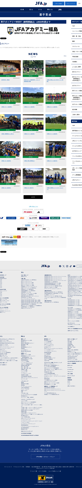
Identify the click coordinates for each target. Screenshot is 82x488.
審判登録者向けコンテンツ (26, 347)
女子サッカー (70, 365)
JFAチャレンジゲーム (4, 345)
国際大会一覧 (23, 276)
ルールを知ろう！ (71, 326)
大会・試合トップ (24, 275)
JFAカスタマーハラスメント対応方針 (45, 468)
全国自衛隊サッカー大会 (26, 292)
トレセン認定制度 (47, 341)
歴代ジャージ (2, 312)
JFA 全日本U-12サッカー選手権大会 (51, 302)
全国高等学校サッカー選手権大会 (51, 281)
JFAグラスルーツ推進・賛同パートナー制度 (8, 360)
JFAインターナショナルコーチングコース (29, 377)
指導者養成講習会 (24, 360)
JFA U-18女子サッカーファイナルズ (75, 281)
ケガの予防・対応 (24, 393)
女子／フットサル (3, 302)
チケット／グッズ (71, 375)
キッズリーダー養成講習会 (5, 352)
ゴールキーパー (24, 372)
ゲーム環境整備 (47, 353)
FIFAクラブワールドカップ (26, 308)
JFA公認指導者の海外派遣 (26, 376)
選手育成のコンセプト (48, 340)
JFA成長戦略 (70, 344)
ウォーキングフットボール (5, 348)
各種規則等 (70, 379)
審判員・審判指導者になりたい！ (27, 343)
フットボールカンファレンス (27, 362)
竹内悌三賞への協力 (48, 372)
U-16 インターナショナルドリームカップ (52, 288)
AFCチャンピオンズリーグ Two (27, 283)
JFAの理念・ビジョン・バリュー (45, 456)
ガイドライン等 (24, 379)
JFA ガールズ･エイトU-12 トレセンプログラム (53, 348)
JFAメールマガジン (71, 386)
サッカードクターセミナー (26, 386)
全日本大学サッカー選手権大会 (27, 294)
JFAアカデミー (47, 355)
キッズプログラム (3, 351)
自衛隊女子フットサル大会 (73, 311)
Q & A (69, 382)
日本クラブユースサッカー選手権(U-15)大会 (53, 296)
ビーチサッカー (3, 305)
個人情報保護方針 (36, 466)
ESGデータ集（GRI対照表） (73, 349)
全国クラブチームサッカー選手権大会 (28, 288)
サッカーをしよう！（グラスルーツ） (7, 339)
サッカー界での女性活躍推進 (50, 366)
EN (79, 4)
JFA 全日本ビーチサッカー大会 (74, 324)
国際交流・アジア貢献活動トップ (50, 386)
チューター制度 (24, 370)
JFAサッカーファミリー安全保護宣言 (51, 368)
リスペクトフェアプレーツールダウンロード (30, 426)
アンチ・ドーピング (25, 389)
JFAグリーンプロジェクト (49, 364)
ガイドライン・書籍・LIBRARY (27, 397)
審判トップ (23, 339)
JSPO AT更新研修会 (25, 387)
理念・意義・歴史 (24, 366)
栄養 (22, 391)
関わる (50, 9)
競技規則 (23, 348)
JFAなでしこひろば (4, 344)
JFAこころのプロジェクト (49, 370)
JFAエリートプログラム (49, 344)
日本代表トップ (3, 275)
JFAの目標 (70, 343)
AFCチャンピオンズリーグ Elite (27, 282)
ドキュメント (70, 371)
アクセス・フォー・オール (73, 355)
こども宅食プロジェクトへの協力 (50, 380)
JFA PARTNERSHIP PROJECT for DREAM (29, 435)
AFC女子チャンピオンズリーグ (74, 294)
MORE (33, 197)
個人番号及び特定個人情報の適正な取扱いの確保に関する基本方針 (58, 466)
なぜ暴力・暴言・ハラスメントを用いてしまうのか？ (31, 407)
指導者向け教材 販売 (25, 365)
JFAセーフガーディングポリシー (27, 403)
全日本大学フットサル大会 (73, 312)
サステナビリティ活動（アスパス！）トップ (53, 362)
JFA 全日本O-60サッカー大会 (73, 302)
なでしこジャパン (3, 290)
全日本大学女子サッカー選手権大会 (75, 280)
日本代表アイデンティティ (5, 311)
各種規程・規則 (71, 345)
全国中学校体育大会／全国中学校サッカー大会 (53, 293)
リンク (69, 383)
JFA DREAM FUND (71, 358)
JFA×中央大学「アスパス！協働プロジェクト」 (53, 369)
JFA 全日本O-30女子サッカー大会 (74, 277)
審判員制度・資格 (24, 344)
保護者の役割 (23, 411)
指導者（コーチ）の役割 (26, 354)
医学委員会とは (24, 396)
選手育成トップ (47, 339)
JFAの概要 (70, 341)
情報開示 (69, 348)
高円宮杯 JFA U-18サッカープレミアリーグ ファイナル (55, 276)
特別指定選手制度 (47, 352)
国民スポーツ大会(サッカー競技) (27, 285)
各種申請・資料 (24, 369)
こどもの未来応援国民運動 (49, 373)
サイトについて (8, 466)
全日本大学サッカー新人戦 (26, 297)
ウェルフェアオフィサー (26, 419)
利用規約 (28, 466)
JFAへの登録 (58, 3)
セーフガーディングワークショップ (28, 423)
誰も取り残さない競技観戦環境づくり (51, 365)
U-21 (1, 281)
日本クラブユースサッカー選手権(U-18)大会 (53, 285)
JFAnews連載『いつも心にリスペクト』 (29, 412)
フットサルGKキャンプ (48, 349)
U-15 (1, 287)
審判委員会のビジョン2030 (26, 340)
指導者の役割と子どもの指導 (27, 410)
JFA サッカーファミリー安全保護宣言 (28, 402)
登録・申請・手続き (71, 347)
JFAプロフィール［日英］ (73, 359)
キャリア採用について (54, 471)
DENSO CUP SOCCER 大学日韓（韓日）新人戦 (30, 301)
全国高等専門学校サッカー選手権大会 (28, 304)
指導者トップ (23, 353)
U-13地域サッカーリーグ (49, 294)
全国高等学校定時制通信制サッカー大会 (52, 284)
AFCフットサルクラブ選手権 (73, 321)
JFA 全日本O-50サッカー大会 (73, 301)
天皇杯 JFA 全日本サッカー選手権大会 (28, 279)
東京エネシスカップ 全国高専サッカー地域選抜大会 (31, 305)
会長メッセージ (71, 340)
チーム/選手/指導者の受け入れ (50, 393)
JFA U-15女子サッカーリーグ (73, 287)
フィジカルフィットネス (26, 373)
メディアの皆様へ (42, 471)
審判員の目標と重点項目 (26, 351)
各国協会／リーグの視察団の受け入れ (51, 394)
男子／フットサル (3, 299)
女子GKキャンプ (47, 347)
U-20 (1, 292)
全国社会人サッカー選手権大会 (27, 289)
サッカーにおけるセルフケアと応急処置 (29, 394)
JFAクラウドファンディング (26, 431)
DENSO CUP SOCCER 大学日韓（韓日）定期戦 (30, 300)
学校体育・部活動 (3, 353)
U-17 (1, 284)
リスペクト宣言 (24, 400)
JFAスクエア (2, 349)
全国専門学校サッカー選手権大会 (27, 306)
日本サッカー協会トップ (72, 339)
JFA (45, 336)
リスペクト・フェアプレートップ (27, 399)
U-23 (1, 279)
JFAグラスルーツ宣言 (4, 340)
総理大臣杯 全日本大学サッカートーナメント (30, 296)
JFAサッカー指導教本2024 (26, 364)
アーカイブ (33, 471)
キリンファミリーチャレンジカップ (7, 347)
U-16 (1, 286)
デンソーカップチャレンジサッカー (28, 298)
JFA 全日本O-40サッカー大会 (73, 300)
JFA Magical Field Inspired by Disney (7, 343)
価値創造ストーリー (71, 351)
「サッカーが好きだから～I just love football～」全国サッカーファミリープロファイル (9, 358)
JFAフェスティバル (4, 356)
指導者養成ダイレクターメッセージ (28, 356)
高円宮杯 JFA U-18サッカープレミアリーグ (53, 277)
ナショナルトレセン (48, 343)
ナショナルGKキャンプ (48, 345)
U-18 (1, 283)
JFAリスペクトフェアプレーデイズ (28, 418)
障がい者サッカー (3, 355)
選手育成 (45, 14)
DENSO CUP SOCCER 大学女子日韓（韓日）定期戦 (31, 302)
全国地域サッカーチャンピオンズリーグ (29, 286)
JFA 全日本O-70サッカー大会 (73, 304)
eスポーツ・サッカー (4, 308)
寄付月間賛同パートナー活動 (50, 384)
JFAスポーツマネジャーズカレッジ (51, 374)
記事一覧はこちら (33, 206)
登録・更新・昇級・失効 (26, 368)
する (40, 9)
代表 (22, 9)
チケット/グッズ (71, 3)
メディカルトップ (24, 381)
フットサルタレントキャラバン (50, 351)
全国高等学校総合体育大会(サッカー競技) (52, 283)
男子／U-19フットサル (4, 300)
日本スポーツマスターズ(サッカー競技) (29, 293)
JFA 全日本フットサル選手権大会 (74, 308)
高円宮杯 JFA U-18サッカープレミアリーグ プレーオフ (55, 280)
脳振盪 (22, 382)
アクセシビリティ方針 (18, 466)
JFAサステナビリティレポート (50, 381)
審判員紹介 (23, 345)
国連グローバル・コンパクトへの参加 (51, 382)
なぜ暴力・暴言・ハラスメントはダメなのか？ (30, 408)
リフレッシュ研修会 (25, 361)
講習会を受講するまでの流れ (27, 358)
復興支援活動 (46, 378)
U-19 (1, 282)
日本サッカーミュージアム (73, 330)
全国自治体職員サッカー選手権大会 (28, 290)
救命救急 (23, 385)
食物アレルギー (24, 390)
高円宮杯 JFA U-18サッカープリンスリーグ (53, 279)
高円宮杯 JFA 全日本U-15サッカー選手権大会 (53, 292)
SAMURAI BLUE (3, 278)
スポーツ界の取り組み (25, 417)
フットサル (70, 367)
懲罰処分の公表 (24, 429)
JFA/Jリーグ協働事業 (48, 359)
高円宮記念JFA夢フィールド (49, 357)
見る (31, 9)
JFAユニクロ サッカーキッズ (5, 341)
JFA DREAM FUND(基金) (26, 433)
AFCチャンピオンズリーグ (26, 281)
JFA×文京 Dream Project (72, 356)
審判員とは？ (23, 341)
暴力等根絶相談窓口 (25, 427)
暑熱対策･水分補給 (25, 383)
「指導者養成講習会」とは (26, 357)
